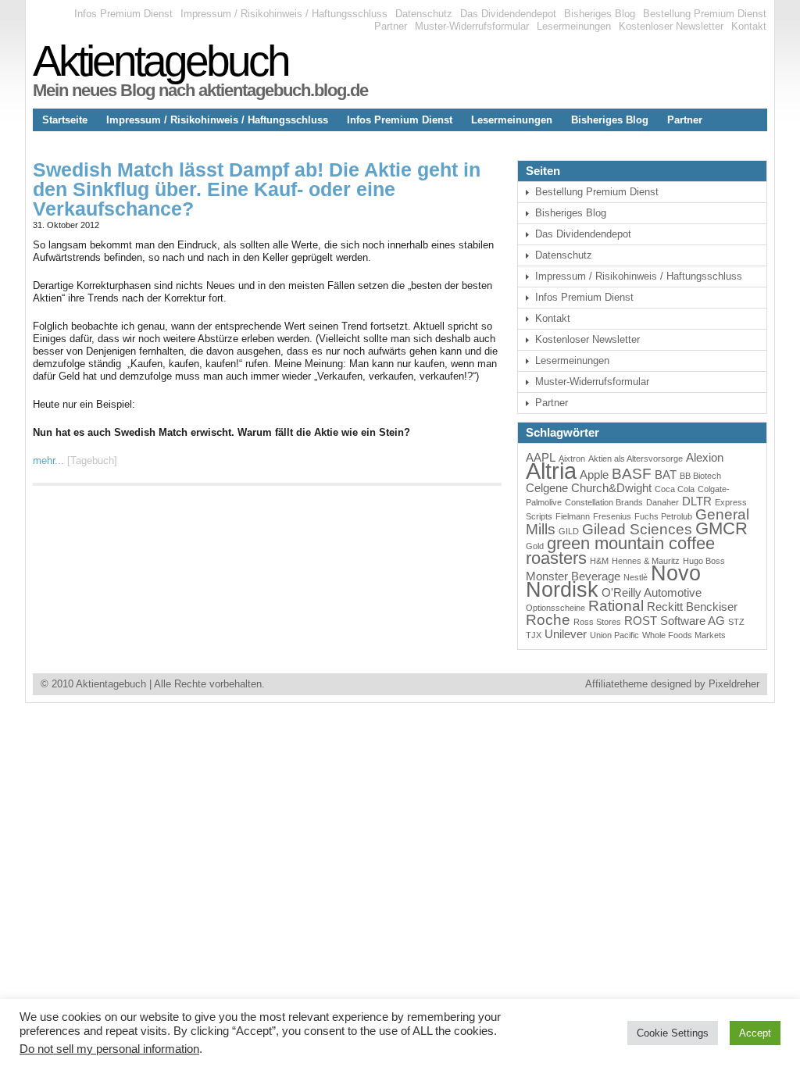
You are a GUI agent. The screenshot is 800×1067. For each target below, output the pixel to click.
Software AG (692, 620)
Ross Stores (597, 621)
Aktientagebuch (160, 61)
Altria (551, 471)
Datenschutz (423, 14)
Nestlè (635, 577)
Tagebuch (92, 460)
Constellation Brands (604, 502)
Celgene (547, 487)
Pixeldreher (734, 684)
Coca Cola (675, 489)
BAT (666, 474)
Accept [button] (755, 1033)
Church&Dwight (611, 487)
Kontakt (748, 26)
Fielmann (572, 516)
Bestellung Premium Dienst (704, 14)
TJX (533, 635)
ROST (640, 620)
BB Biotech (700, 475)
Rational (616, 606)
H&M (599, 561)
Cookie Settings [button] (673, 1033)
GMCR (721, 528)
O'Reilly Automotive (652, 592)
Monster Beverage (573, 576)
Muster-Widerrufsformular (472, 26)
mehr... (48, 460)
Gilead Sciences (637, 529)
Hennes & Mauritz (646, 561)
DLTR (697, 501)
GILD (569, 531)
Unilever (566, 634)
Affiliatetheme (616, 684)
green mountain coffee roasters (620, 551)
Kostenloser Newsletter (671, 26)
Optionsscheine (555, 607)
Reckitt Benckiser (692, 606)
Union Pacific (614, 635)
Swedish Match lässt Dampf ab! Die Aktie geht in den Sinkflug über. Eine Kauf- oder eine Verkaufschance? (256, 189)
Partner (390, 26)
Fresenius (612, 516)
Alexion (704, 457)
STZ (736, 621)
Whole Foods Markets (684, 635)
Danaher (662, 502)
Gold (535, 546)
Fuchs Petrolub (663, 516)
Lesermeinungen (574, 26)
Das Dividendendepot (508, 14)
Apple (594, 474)
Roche (548, 620)
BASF (632, 474)
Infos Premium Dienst (123, 14)
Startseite (65, 120)
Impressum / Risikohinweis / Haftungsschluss (284, 14)
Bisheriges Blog (599, 14)
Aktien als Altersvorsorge (635, 458)
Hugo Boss (704, 561)
